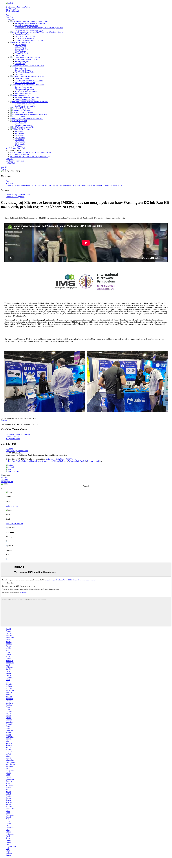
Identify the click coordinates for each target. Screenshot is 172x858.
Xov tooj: (9, 449)
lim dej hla (97, 461)
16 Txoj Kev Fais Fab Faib (16, 461)
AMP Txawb (71, 459)
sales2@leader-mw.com (14, 524)
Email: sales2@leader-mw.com (17, 451)
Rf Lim (90, 461)
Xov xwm (9, 183)
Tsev (7, 181)
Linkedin (4, 480)
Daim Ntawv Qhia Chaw (55, 459)
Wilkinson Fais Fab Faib (77, 461)
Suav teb (4, 167)
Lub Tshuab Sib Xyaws (58, 461)
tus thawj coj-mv (7, 482)
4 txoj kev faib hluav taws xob (38, 461)
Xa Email (4, 477)
